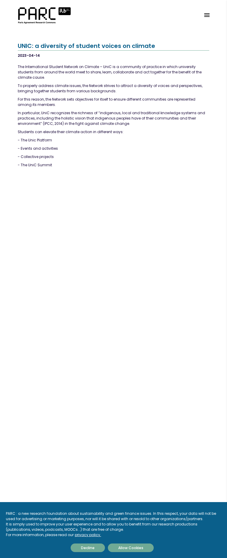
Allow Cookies (130, 547)
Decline (88, 547)
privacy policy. (88, 534)
